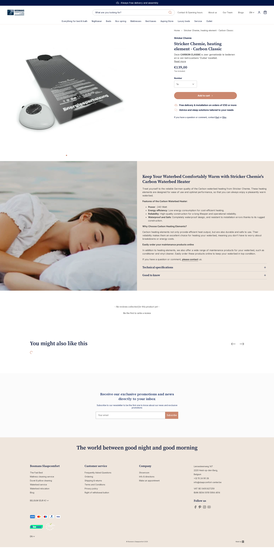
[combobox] (133, 13)
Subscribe (172, 415)
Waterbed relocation (39, 488)
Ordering (89, 476)
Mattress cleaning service (42, 476)
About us (212, 12)
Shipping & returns (93, 480)
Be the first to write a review (137, 313)
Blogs (241, 12)
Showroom (144, 472)
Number (178, 78)
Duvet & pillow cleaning (41, 480)
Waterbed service (38, 484)
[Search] (170, 12)
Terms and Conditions (95, 484)
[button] (108, 21)
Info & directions (146, 476)
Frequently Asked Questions (98, 472)
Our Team (227, 12)
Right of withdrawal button (97, 492)
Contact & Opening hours (190, 12)
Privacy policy (91, 488)
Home (177, 30)
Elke (224, 117)
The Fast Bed (36, 472)
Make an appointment (149, 480)
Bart (217, 117)
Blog (32, 492)
